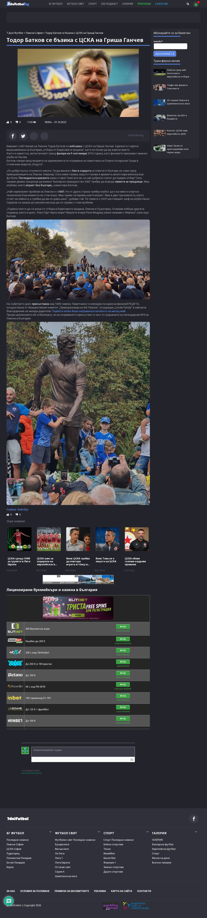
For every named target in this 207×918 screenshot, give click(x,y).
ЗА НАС (11, 891)
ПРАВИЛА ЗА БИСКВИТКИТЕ (72, 891)
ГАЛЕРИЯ (127, 3)
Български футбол (163, 844)
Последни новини (18, 839)
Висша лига (62, 849)
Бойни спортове (113, 844)
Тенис (107, 849)
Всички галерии (161, 862)
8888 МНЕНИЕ (123, 666)
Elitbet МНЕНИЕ (123, 631)
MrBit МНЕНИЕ (123, 654)
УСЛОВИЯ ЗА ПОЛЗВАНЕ (34, 891)
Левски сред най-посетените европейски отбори (178, 73)
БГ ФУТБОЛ (56, 3)
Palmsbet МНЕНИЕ (123, 689)
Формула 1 (110, 862)
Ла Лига (59, 853)
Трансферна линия (167, 61)
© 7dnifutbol (14, 905)
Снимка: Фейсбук (17, 509)
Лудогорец (13, 853)
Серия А (59, 871)
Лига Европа (62, 862)
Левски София (34, 33)
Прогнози (144, 3)
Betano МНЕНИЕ (123, 677)
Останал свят (63, 867)
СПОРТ (92, 3)
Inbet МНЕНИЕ (123, 700)
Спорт (155, 853)
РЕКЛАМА (100, 891)
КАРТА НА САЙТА (121, 891)
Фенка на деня (161, 858)
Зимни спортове (114, 867)
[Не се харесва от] (17, 122)
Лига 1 (59, 858)
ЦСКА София (14, 849)
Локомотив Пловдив (19, 858)
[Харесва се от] (8, 122)
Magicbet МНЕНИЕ (123, 643)
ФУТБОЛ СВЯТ (75, 3)
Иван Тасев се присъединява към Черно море (177, 149)
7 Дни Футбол (15, 33)
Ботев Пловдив (16, 862)
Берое (10, 867)
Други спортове (113, 871)
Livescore (161, 3)
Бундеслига (62, 844)
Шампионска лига (66, 876)
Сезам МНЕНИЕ (123, 711)
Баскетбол (110, 858)
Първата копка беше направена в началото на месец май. (89, 311)
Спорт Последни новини (119, 839)
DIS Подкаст (109, 3)
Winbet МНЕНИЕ (123, 723)
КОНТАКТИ (144, 891)
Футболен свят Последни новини (75, 839)
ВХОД (123, 626)
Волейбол (109, 853)
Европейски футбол (164, 849)
